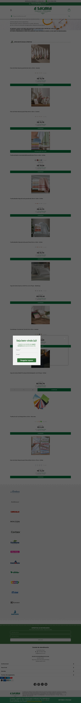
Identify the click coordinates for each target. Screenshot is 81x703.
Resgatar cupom (26, 360)
